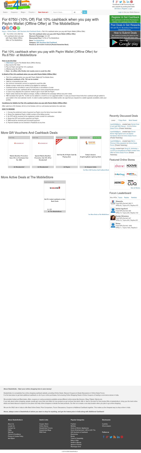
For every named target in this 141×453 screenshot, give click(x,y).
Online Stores (43, 426)
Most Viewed (133, 120)
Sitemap (10, 432)
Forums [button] (31, 12)
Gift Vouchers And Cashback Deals (29, 31)
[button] (43, 12)
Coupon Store (43, 424)
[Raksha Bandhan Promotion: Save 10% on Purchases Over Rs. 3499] (19, 146)
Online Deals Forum (129, 136)
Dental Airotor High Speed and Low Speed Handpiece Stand (122, 133)
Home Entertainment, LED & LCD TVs (83, 430)
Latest (113, 120)
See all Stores (135, 188)
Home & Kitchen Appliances (80, 428)
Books (73, 436)
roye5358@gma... (116, 124)
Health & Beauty (76, 442)
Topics (120, 197)
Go (85, 12)
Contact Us (11, 428)
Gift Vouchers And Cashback (47, 42)
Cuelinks (105, 424)
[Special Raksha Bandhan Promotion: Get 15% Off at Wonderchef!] (43, 146)
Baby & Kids (75, 440)
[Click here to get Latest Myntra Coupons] (132, 174)
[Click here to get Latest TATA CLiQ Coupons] (132, 182)
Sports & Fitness (76, 444)
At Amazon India (90, 167)
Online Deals (12, 31)
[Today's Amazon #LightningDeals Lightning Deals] (90, 146)
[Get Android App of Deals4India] (125, 43)
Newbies (134, 197)
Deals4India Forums (46, 428)
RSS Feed (42, 432)
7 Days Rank (122, 120)
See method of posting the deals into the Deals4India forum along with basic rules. (124, 35)
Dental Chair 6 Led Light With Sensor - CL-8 (124, 125)
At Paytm (67, 167)
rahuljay (112, 148)
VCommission (106, 426)
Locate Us (11, 426)
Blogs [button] (23, 12)
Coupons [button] (14, 12)
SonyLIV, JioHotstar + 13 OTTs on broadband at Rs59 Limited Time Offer (125, 150)
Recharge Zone (76, 446)
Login (130, 9)
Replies (126, 197)
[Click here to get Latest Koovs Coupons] (132, 166)
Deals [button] (5, 12)
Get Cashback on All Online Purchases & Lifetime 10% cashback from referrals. (125, 19)
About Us (11, 424)
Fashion (73, 424)
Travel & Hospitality (77, 438)
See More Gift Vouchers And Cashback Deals (96, 170)
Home (4, 31)
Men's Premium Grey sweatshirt (122, 142)
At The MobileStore (55, 211)
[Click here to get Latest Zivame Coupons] (119, 166)
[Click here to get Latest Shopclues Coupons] (119, 174)
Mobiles (73, 426)
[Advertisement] (125, 79)
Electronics (74, 434)
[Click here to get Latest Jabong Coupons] (119, 182)
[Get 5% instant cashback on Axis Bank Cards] (55, 191)
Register (124, 9)
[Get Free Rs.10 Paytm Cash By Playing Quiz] (67, 146)
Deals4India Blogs (45, 430)
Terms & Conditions (14, 434)
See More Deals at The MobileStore (98, 214)
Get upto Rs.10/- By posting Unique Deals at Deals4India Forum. (125, 27)
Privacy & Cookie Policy (15, 436)
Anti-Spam (11, 438)
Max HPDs (113, 197)
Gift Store (117, 9)
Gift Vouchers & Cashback (79, 432)
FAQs (10, 430)
